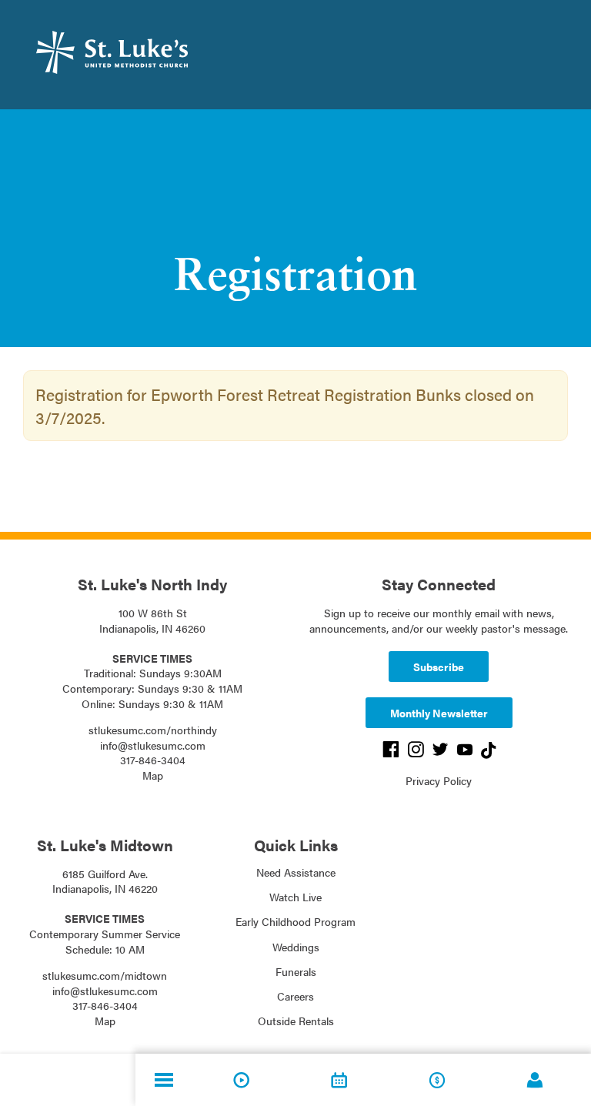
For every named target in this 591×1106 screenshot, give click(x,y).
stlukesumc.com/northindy (152, 729)
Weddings (295, 946)
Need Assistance (296, 872)
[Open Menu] (163, 1080)
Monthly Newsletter (439, 712)
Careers (295, 996)
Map (152, 775)
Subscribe (438, 666)
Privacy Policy (439, 780)
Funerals (295, 971)
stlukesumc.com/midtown (104, 975)
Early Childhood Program (295, 921)
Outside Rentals (296, 1020)
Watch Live (295, 896)
